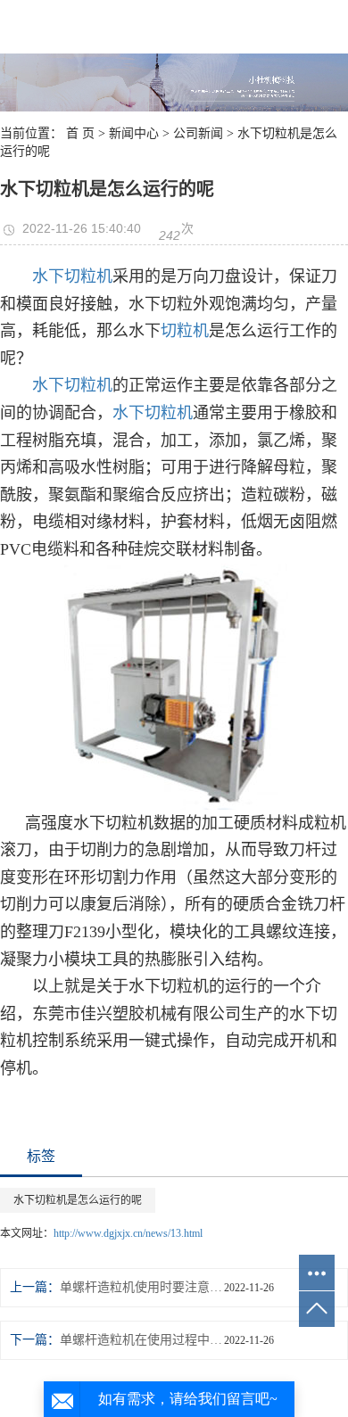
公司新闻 (198, 133)
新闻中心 (134, 133)
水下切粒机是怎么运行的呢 (77, 1200)
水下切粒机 (72, 276)
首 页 (80, 133)
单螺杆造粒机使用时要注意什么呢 (142, 1287)
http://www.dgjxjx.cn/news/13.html (128, 1233)
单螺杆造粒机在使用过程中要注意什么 (142, 1340)
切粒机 (185, 331)
